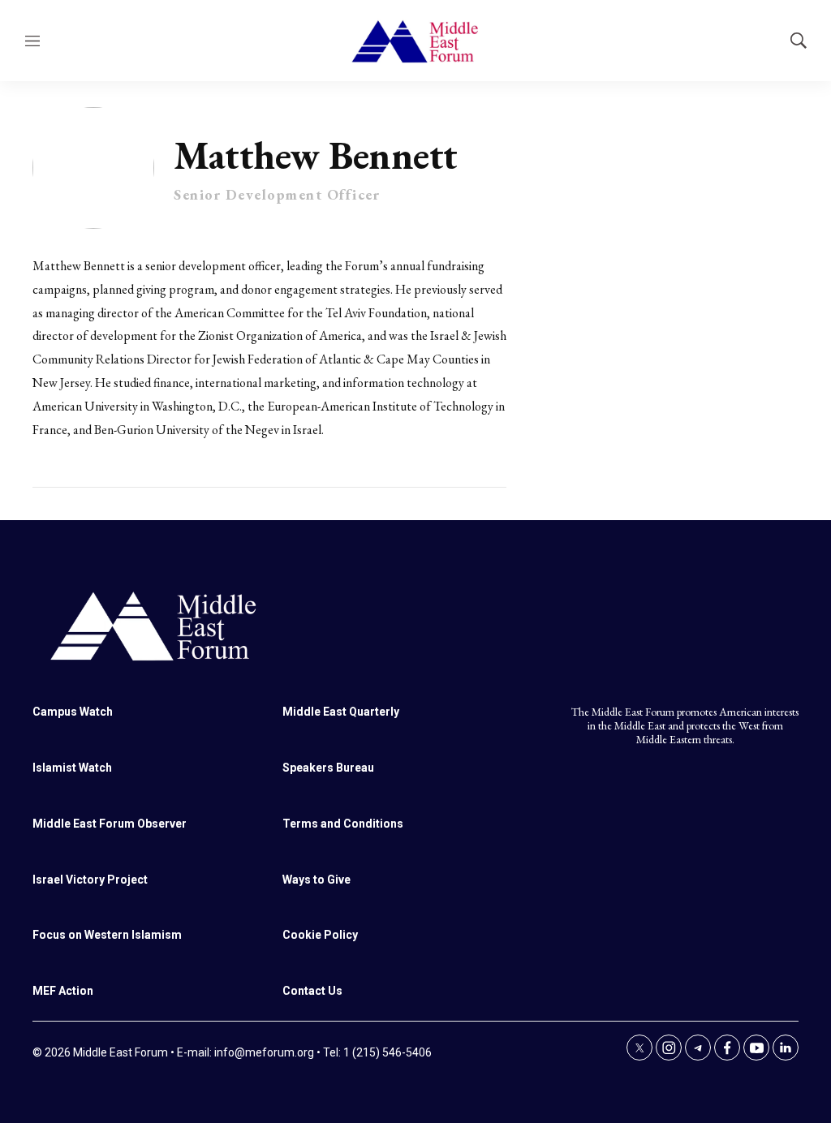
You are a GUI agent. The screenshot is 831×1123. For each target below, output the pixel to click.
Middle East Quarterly (340, 711)
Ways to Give (316, 879)
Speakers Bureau (328, 767)
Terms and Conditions (342, 823)
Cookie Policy (320, 934)
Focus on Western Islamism (107, 934)
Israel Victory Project (90, 879)
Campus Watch (72, 711)
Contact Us (312, 990)
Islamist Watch (72, 767)
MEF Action (62, 990)
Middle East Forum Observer (109, 823)
